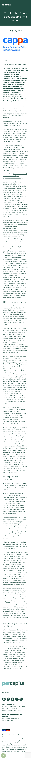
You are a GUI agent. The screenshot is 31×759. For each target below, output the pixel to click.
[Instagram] (12, 699)
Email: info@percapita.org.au (12, 710)
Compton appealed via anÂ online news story (15, 176)
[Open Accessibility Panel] (3, 755)
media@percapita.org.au (10, 719)
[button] (27, 4)
